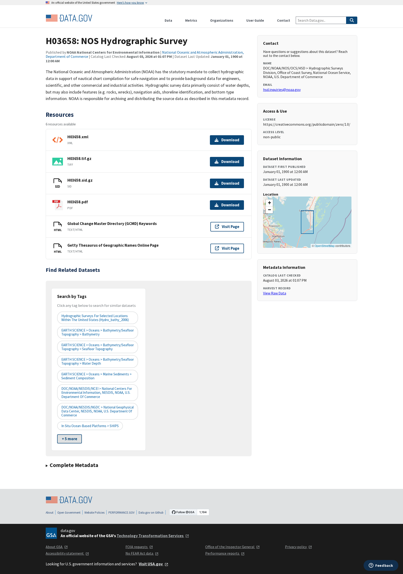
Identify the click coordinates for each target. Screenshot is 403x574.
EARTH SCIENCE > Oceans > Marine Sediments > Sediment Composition (96, 376)
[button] (269, 202)
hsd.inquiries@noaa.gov (282, 89)
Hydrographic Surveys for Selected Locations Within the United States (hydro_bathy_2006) (95, 318)
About (49, 513)
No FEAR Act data (139, 553)
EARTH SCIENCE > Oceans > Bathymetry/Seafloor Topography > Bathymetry (97, 332)
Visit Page (230, 226)
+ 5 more (69, 438)
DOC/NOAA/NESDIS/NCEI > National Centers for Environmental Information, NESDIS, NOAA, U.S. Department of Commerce (96, 392)
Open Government (68, 513)
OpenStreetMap (325, 246)
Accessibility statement (65, 553)
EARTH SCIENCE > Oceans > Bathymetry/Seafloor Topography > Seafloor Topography (97, 347)
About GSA (54, 546)
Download (230, 139)
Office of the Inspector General (230, 546)
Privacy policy (296, 546)
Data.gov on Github (151, 513)
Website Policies (94, 513)
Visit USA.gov (151, 564)
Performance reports (222, 553)
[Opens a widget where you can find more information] (381, 566)
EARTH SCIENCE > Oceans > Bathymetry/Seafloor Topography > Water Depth (97, 361)
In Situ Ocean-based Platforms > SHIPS (90, 426)
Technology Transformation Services (150, 535)
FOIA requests (136, 546)
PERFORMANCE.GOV (121, 513)
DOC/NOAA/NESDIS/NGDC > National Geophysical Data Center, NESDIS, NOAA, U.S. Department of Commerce (97, 411)
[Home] (69, 18)
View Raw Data (274, 293)
